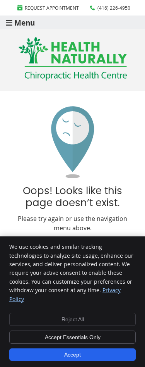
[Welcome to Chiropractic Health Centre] (73, 78)
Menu (24, 22)
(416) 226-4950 (113, 8)
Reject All (72, 319)
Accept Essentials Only (73, 337)
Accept (72, 354)
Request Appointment (52, 8)
